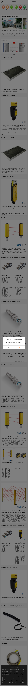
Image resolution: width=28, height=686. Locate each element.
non (8, 347)
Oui (19, 347)
